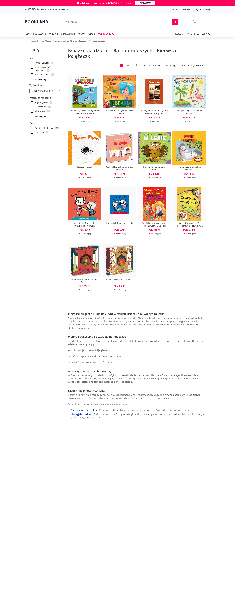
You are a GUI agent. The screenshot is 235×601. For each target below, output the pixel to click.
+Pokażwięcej (38, 79)
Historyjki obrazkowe (82, 414)
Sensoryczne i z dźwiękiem (84, 410)
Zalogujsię (204, 9)
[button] (175, 22)
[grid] (121, 65)
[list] (128, 65)
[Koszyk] (194, 22)
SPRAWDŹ (145, 3)
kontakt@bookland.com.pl (56, 9)
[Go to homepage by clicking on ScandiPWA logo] (36, 22)
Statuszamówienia (181, 9)
